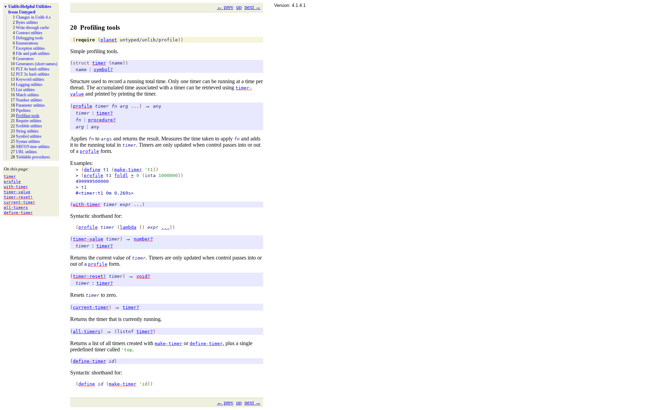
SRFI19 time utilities (33, 146)
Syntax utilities (28, 141)
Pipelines (23, 110)
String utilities (27, 131)
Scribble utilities (29, 126)
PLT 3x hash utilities (32, 74)
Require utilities (28, 120)
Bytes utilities (27, 22)
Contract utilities (29, 32)
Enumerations (27, 43)
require (85, 39)
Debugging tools (29, 38)
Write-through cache (32, 27)
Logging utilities (29, 84)
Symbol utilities (28, 136)
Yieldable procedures (33, 157)
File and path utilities (33, 53)
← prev (225, 7)
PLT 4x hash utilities (32, 69)
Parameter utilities (30, 105)
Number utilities (29, 100)
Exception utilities (30, 48)
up (239, 7)
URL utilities (26, 151)
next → (252, 7)
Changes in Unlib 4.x (33, 17)
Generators (25, 58)
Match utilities (27, 94)
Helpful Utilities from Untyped (29, 9)
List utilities (25, 89)
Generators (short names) (36, 63)
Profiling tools (27, 115)
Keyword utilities (30, 79)
